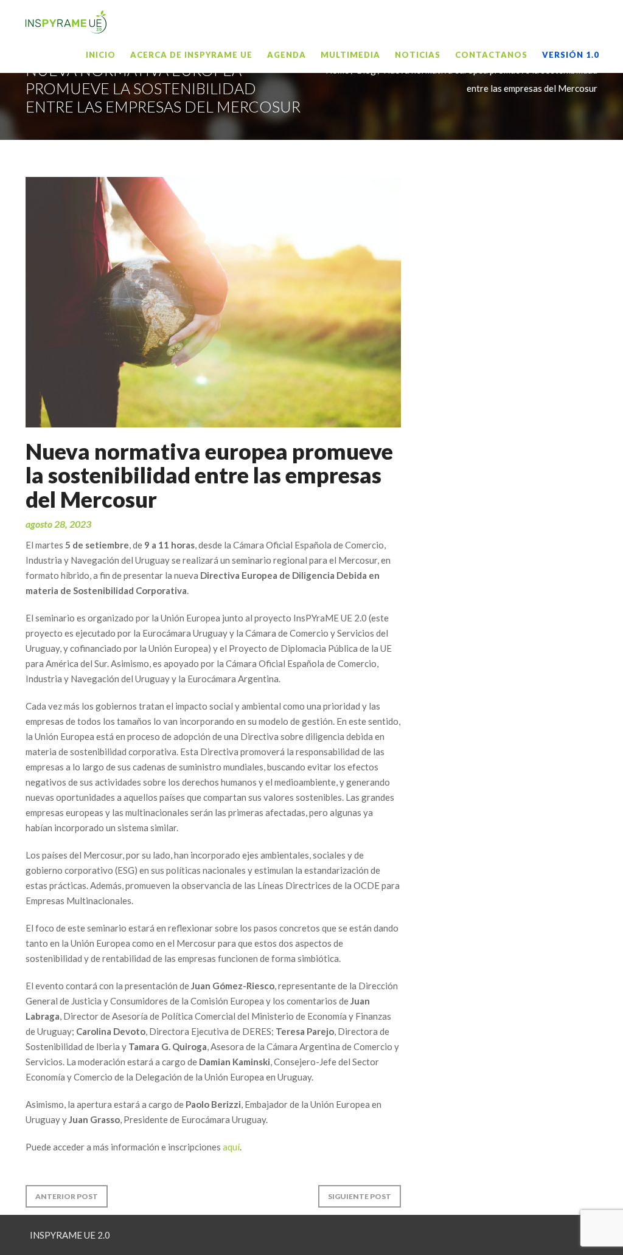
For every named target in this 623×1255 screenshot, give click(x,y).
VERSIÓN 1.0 (570, 55)
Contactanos (491, 55)
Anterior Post (66, 1196)
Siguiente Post (359, 1196)
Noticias (417, 55)
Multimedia (350, 55)
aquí (231, 1146)
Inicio (101, 55)
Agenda (286, 55)
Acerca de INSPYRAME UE (191, 55)
